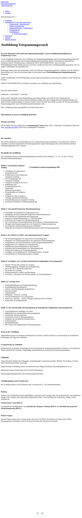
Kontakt (8, 13)
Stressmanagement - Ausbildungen (21, 28)
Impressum (4, 2)
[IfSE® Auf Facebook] (39, 515)
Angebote (8, 20)
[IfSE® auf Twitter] (43, 515)
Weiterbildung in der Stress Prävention (18, 22)
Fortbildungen (14, 32)
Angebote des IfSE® (12, 127)
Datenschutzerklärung (8, 4)
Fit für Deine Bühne (20, 34)
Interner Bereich (7, 5)
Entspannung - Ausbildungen (19, 24)
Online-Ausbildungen (16, 26)
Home (7, 11)
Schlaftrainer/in (14, 30)
